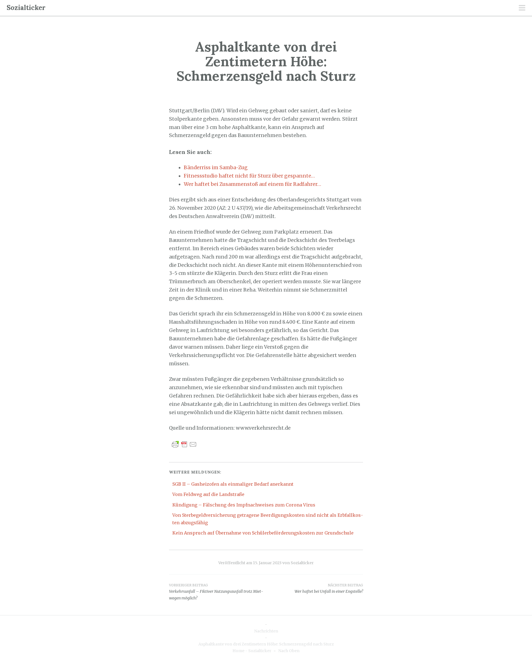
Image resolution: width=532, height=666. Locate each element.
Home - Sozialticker (251, 650)
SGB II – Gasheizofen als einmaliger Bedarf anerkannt (232, 484)
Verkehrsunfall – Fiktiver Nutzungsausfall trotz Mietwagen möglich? (216, 592)
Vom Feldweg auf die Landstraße (208, 494)
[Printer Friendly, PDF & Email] (184, 443)
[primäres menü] (522, 8)
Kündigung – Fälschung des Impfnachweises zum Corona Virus (243, 505)
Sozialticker (26, 7)
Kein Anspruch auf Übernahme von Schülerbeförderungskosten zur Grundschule (263, 533)
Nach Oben (289, 650)
